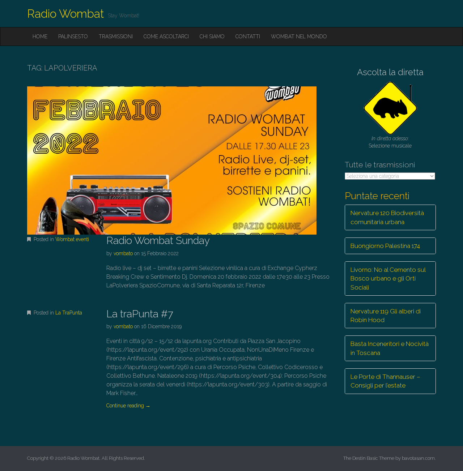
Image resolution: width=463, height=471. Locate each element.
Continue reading (128, 405)
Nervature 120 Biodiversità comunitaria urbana (387, 217)
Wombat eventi (72, 239)
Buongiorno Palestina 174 (385, 245)
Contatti (247, 36)
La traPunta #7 (139, 314)
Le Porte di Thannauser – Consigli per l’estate (385, 381)
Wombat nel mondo (299, 36)
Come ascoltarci (166, 36)
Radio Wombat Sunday (158, 241)
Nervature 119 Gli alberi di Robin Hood (386, 316)
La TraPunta (68, 313)
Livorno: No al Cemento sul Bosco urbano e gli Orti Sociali (388, 278)
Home (40, 36)
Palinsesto (73, 36)
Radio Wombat (65, 13)
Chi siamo (212, 36)
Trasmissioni (116, 36)
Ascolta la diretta (390, 72)
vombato (123, 253)
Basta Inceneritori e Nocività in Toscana (390, 348)
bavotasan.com (418, 458)
